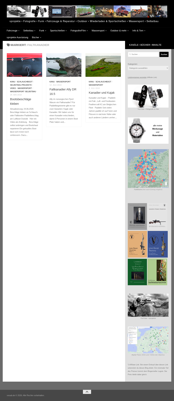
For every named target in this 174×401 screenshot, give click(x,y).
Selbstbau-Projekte (21, 85)
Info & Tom (137, 30)
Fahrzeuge (12, 30)
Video (13, 88)
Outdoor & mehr (118, 30)
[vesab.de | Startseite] (87, 11)
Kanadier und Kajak (102, 92)
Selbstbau (28, 30)
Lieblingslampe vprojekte (137, 77)
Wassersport (98, 30)
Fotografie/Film (78, 30)
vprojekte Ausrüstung (17, 37)
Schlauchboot (25, 82)
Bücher (35, 37)
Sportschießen (57, 30)
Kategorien (132, 64)
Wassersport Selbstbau (23, 91)
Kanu (12, 82)
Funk (41, 30)
